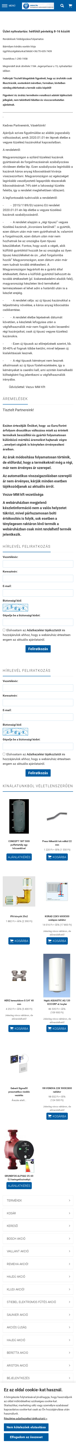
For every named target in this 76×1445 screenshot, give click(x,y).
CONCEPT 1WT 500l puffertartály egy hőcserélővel (19, 845)
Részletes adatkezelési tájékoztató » (25, 1418)
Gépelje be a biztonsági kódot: (21, 615)
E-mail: (7, 586)
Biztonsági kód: (12, 600)
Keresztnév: (10, 571)
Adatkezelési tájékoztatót (44, 630)
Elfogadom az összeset (26, 1437)
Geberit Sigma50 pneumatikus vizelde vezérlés (19, 1092)
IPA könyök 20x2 (19, 916)
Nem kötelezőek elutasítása (26, 1427)
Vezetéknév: (10, 556)
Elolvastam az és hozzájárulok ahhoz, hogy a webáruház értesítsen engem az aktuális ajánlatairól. (37, 634)
